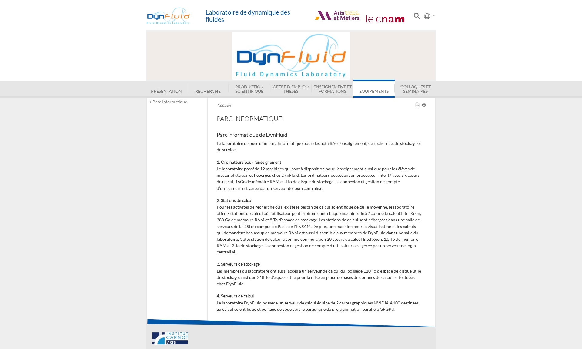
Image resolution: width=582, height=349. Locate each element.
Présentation (166, 91)
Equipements (374, 91)
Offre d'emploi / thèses (291, 88)
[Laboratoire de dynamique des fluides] (175, 16)
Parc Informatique (169, 101)
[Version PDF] (418, 105)
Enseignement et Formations (332, 88)
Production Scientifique (249, 88)
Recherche (208, 91)
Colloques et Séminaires (415, 88)
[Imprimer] (425, 105)
